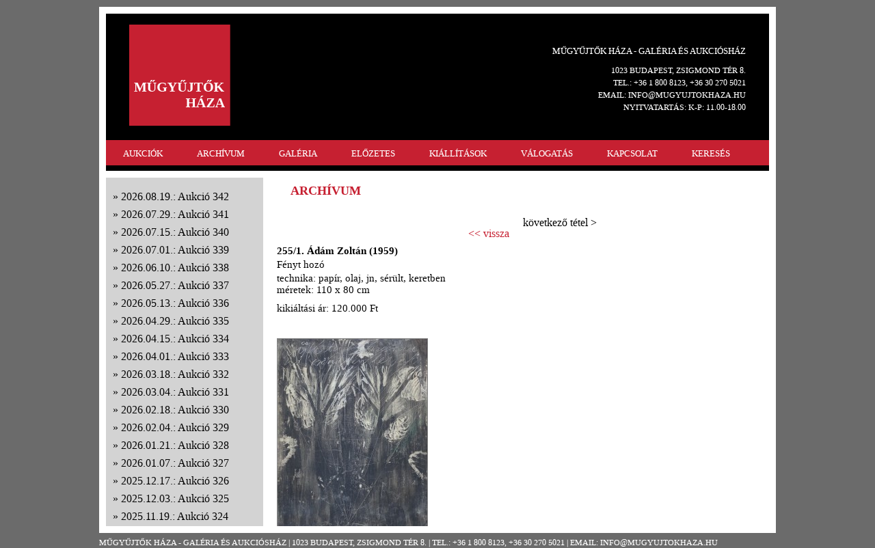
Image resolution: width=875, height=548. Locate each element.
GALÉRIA (298, 153)
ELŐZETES (373, 153)
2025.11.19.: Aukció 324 (174, 516)
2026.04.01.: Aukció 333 (175, 356)
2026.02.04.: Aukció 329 (175, 427)
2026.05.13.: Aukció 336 (175, 303)
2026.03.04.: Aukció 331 (175, 392)
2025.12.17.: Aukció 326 (175, 481)
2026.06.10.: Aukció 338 (175, 267)
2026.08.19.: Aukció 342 (175, 196)
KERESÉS (711, 153)
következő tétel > (560, 222)
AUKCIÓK (143, 153)
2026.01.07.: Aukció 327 (175, 463)
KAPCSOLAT (632, 153)
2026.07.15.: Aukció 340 (175, 232)
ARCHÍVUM (221, 153)
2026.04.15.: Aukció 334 (175, 338)
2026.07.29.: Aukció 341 (175, 214)
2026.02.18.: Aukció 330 (175, 409)
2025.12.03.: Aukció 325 (175, 498)
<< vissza (488, 233)
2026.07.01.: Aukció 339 (175, 250)
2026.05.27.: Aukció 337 (175, 285)
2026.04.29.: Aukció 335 (175, 321)
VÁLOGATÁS (547, 153)
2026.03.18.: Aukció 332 (175, 374)
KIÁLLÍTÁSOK (458, 153)
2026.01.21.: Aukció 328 (175, 445)
